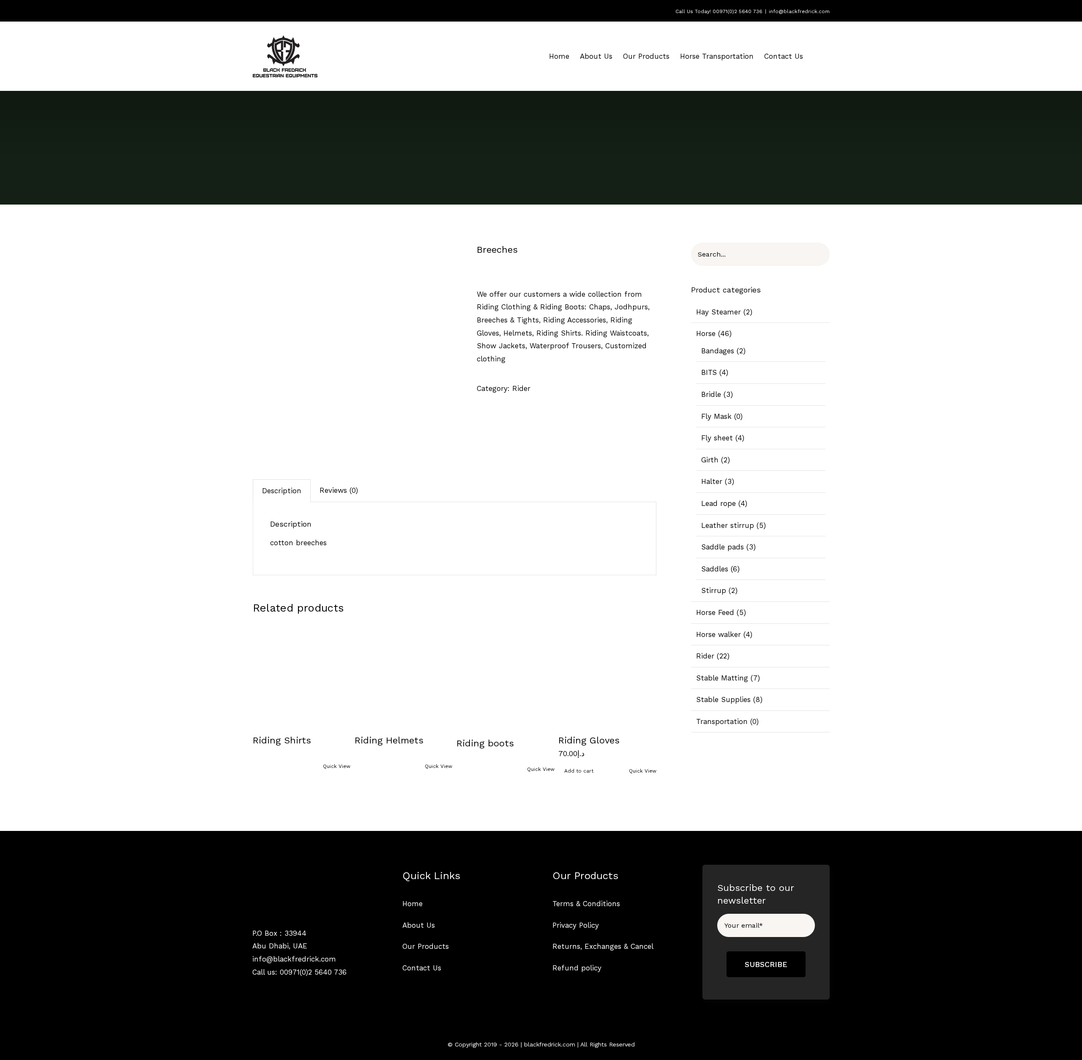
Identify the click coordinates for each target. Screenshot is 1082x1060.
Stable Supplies (723, 699)
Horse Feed (715, 612)
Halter (711, 481)
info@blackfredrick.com (799, 11)
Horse (706, 333)
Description (281, 490)
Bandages (717, 351)
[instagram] (270, 990)
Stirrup (713, 590)
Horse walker (718, 634)
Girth (710, 460)
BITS (709, 372)
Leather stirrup (727, 525)
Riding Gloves (589, 740)
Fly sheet (717, 438)
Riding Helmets (389, 740)
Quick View (336, 766)
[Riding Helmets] (404, 674)
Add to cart (578, 771)
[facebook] (255, 990)
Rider (521, 388)
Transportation (722, 721)
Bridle (711, 394)
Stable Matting (722, 678)
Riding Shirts (282, 740)
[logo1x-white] (284, 872)
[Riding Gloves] (607, 674)
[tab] (282, 490)
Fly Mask (716, 416)
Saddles (714, 569)
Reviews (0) (339, 490)
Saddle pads (722, 547)
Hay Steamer (718, 312)
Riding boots (485, 743)
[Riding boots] (505, 676)
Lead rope (718, 503)
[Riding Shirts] (302, 674)
